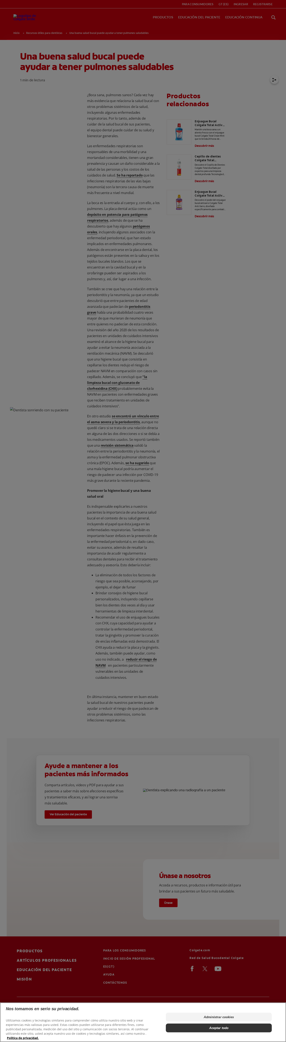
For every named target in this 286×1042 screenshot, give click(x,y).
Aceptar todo (219, 1028)
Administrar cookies (219, 1017)
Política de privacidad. (23, 1038)
